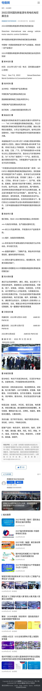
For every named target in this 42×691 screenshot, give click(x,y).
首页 (3, 8)
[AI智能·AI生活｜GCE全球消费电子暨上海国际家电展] (21, 645)
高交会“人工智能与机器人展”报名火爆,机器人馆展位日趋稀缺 (21, 597)
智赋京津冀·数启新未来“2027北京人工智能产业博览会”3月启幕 (21, 577)
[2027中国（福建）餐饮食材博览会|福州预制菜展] (8, 545)
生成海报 (8, 474)
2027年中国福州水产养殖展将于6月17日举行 (28, 566)
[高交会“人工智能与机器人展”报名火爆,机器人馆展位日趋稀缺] (21, 605)
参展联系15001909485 (9, 21)
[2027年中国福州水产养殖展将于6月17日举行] (8, 568)
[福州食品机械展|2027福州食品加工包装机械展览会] (8, 556)
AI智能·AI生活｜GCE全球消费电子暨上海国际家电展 (20, 638)
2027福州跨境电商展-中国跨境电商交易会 (27, 532)
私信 (20, 482)
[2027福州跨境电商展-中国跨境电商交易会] (8, 534)
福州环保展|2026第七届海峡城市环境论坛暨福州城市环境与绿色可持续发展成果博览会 (21, 658)
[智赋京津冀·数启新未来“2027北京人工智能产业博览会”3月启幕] (21, 585)
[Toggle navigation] (38, 3)
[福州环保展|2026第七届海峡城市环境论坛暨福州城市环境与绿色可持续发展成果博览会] (21, 665)
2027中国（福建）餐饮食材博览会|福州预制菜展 (28, 543)
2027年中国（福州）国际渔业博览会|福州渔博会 (28, 521)
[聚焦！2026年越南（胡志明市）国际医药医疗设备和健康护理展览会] (21, 625)
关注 (11, 482)
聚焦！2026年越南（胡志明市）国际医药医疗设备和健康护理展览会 (20, 617)
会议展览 (32, 21)
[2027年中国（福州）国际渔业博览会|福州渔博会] (8, 522)
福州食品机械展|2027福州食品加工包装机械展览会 (27, 555)
